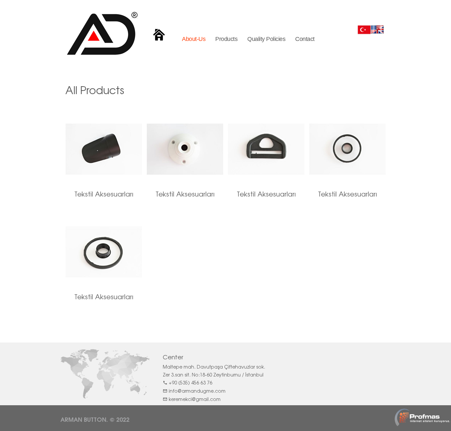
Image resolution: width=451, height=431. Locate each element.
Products (226, 39)
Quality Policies (266, 39)
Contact (305, 39)
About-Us (193, 39)
